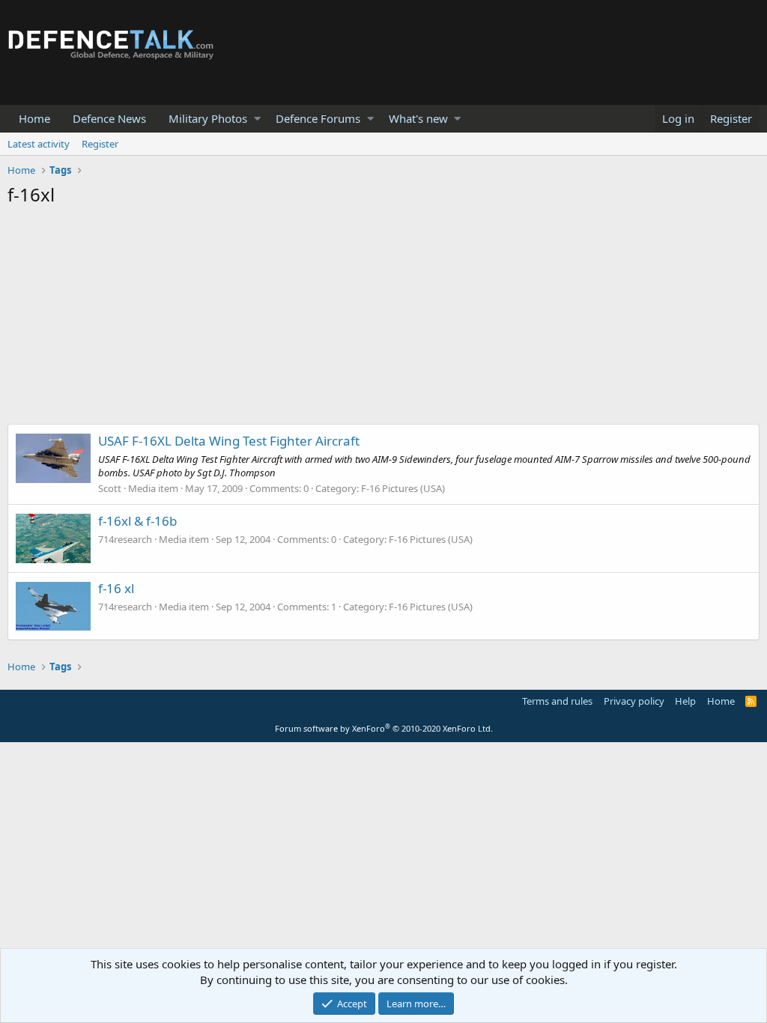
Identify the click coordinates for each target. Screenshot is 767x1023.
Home (34, 118)
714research (125, 539)
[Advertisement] (383, 319)
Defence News (109, 118)
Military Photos (208, 118)
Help (685, 701)
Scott (109, 488)
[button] (257, 119)
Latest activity (38, 144)
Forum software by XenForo (384, 728)
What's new (418, 118)
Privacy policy (634, 701)
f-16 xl (116, 588)
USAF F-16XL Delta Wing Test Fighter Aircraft (229, 440)
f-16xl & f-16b (137, 520)
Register (100, 144)
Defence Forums (318, 118)
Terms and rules (557, 701)
